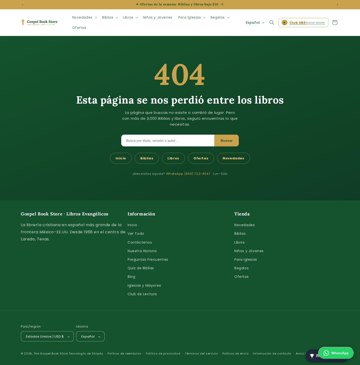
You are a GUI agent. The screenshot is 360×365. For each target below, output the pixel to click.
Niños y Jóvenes (249, 250)
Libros (173, 158)
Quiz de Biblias (141, 268)
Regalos (241, 268)
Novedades (233, 158)
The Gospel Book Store (51, 354)
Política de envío (235, 353)
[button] (84, 17)
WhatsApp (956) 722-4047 (188, 174)
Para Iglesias (245, 259)
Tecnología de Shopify (86, 354)
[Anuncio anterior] (22, 4)
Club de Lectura (142, 294)
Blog (131, 276)
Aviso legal (304, 353)
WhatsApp (340, 353)
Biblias (146, 158)
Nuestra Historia (142, 250)
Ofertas (200, 158)
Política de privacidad (163, 353)
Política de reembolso (124, 353)
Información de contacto (272, 353)
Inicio (121, 158)
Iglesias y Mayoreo (144, 285)
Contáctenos (140, 242)
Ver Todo (136, 233)
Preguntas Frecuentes (148, 259)
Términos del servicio (201, 353)
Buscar (226, 140)
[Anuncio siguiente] (337, 4)
